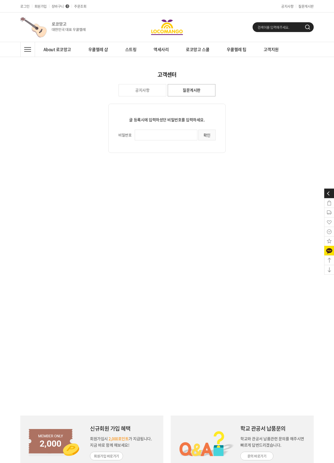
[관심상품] (329, 222)
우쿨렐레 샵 (98, 49)
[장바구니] (329, 203)
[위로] (329, 260)
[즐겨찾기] (329, 241)
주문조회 (80, 6)
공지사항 (287, 6)
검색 (307, 27)
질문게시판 (306, 6)
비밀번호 (125, 135)
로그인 (25, 6)
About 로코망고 (57, 49)
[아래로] (329, 270)
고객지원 (271, 49)
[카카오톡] (329, 251)
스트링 (130, 49)
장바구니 (60, 6)
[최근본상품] (329, 232)
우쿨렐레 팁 (236, 49)
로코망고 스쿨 (197, 49)
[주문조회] (329, 212)
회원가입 (40, 6)
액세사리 (161, 49)
